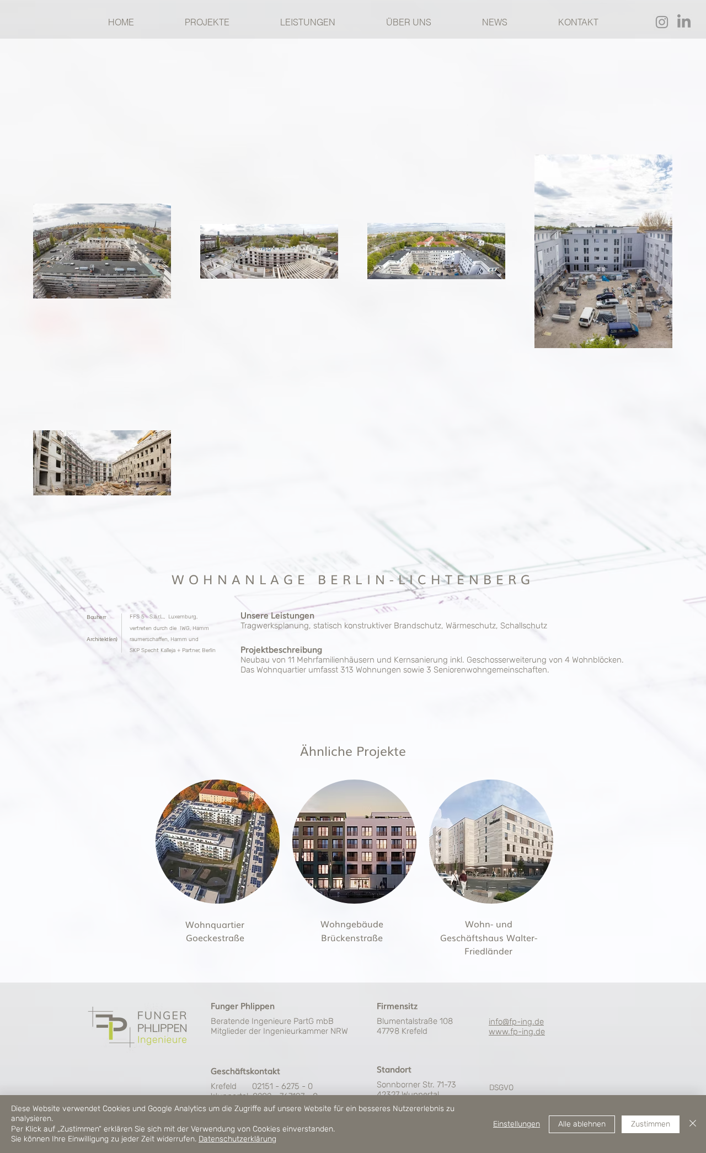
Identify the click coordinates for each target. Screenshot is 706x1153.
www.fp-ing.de (517, 1032)
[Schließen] (692, 1124)
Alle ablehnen (582, 1124)
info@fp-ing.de (516, 1022)
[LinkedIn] (684, 22)
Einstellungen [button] (516, 1124)
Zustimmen (650, 1124)
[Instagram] (662, 22)
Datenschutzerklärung (237, 1139)
